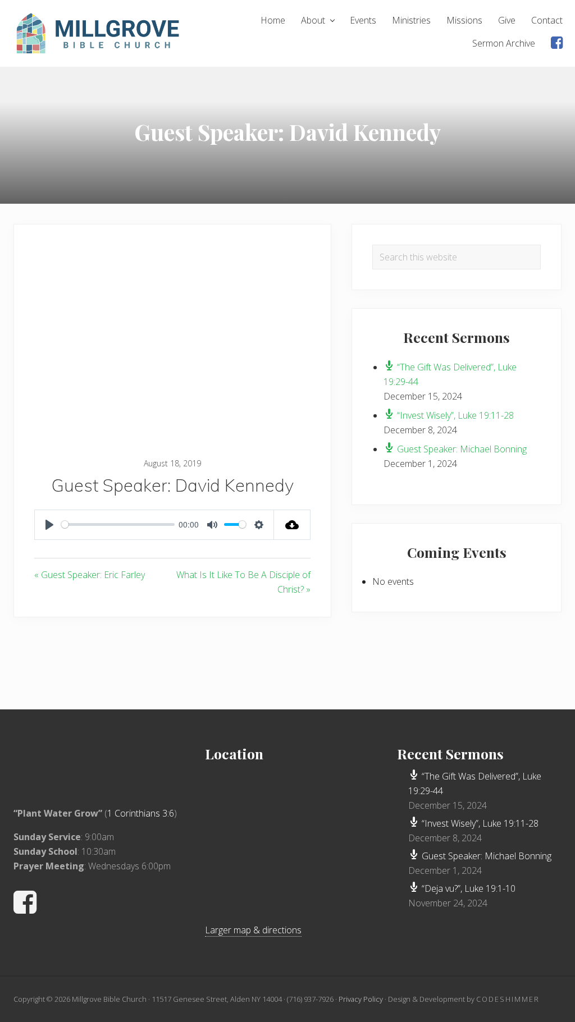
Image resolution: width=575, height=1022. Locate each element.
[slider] (118, 524)
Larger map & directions (253, 930)
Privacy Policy (361, 999)
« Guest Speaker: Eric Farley (89, 575)
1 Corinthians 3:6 (140, 813)
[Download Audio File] (292, 525)
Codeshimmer (508, 999)
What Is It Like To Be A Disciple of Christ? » (243, 582)
